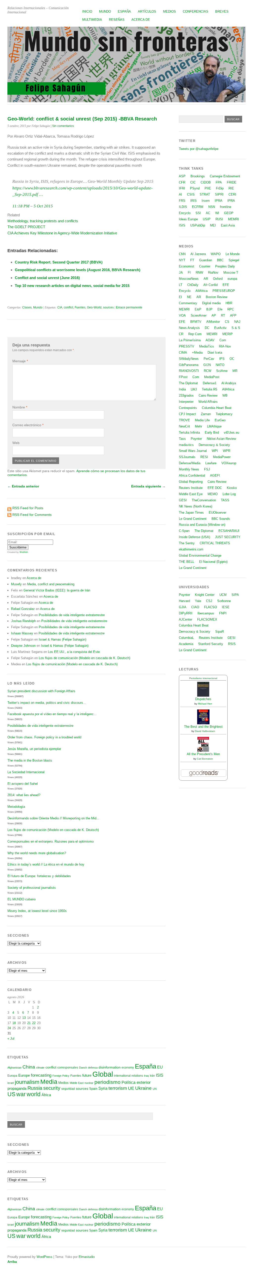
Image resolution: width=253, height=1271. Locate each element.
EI (180, 297)
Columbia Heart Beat (217, 408)
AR (206, 279)
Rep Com (195, 334)
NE (189, 297)
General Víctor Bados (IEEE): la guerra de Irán (56, 590)
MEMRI (233, 219)
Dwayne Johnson (23, 645)
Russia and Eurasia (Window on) (202, 524)
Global (102, 1074)
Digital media (211, 303)
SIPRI (219, 194)
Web (16, 443)
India (182, 389)
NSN (211, 207)
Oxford (218, 279)
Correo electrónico (27, 425)
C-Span (184, 531)
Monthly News (189, 469)
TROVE (184, 420)
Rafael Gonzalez (23, 609)
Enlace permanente (129, 307)
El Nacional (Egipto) (213, 562)
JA (181, 272)
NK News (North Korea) (195, 506)
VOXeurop (228, 463)
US (11, 1094)
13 (24, 1018)
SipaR (219, 631)
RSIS (232, 644)
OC (232, 359)
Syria (102, 1088)
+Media (197, 352)
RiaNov (213, 272)
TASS (225, 500)
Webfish (24, 552)
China (28, 1066)
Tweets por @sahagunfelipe (198, 149)
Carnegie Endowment (225, 176)
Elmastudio (87, 1257)
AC (208, 213)
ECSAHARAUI (228, 531)
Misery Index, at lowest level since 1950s (37, 911)
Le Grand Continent (193, 519)
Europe (24, 1075)
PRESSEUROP (223, 291)
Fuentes (80, 307)
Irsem (206, 200)
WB (225, 395)
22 (34, 1023)
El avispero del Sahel (22, 784)
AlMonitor (213, 321)
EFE (226, 285)
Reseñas (117, 19)
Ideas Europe (188, 219)
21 (29, 1023)
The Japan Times (191, 512)
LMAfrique (214, 426)
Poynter (196, 439)
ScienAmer (199, 315)
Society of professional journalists (31, 887)
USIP (207, 219)
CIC (193, 182)
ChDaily (192, 285)
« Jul (10, 1038)
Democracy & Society (214, 445)
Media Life (202, 420)
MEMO (213, 494)
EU (160, 1067)
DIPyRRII (185, 613)
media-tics (186, 445)
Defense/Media (189, 463)
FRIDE (231, 182)
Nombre (19, 407)
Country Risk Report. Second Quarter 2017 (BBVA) (59, 262)
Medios (169, 11)
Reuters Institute (191, 488)
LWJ (194, 389)
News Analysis (189, 328)
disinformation (110, 1067)
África (46, 1095)
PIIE (208, 188)
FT (192, 260)
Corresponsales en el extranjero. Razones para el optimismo (50, 841)
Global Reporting (191, 482)
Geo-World (94, 307)
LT (180, 285)
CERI (232, 194)
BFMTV (195, 321)
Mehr (198, 426)
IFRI (182, 188)
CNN (182, 254)
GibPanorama (188, 365)
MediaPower (222, 457)
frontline (225, 207)
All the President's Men (203, 754)
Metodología (16, 806)
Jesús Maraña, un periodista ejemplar (34, 749)
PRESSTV (186, 346)
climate (40, 1067)
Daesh (83, 1067)
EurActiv (220, 328)
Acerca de (140, 19)
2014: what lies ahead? (23, 795)
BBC (220, 260)
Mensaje (20, 361)
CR (181, 334)
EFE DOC (215, 488)
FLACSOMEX (207, 619)
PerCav (209, 359)
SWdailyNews (189, 359)
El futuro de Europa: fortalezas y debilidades (39, 876)
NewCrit (184, 426)
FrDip (220, 188)
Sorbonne (224, 601)
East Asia (228, 225)
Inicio (87, 11)
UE (131, 1088)
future (86, 1075)
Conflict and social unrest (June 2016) (47, 278)
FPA (219, 182)
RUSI (219, 219)
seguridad (68, 1088)
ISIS (159, 1075)
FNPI (223, 613)
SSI (198, 213)
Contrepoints (188, 408)
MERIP (227, 334)
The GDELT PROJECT (26, 227)
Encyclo (184, 213)
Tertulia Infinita (189, 432)
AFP (233, 315)
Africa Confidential (192, 475)
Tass (182, 439)
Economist (186, 266)
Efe (219, 309)
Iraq (146, 1075)
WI (217, 213)
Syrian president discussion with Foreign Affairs (41, 691)
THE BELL (186, 562)
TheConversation (204, 500)
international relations (128, 1075)
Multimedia (92, 19)
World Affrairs (208, 401)
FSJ (207, 469)
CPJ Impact (187, 414)
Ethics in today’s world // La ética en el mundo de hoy (45, 864)
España (124, 11)
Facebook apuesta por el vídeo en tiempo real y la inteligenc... (52, 714)
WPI (215, 451)
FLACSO (210, 607)
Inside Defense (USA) (194, 537)
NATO (220, 365)
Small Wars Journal (193, 451)
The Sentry (187, 543)
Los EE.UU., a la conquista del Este (74, 652)
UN (155, 1088)
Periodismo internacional (203, 678)
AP (213, 315)
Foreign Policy (60, 1075)
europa (232, 279)
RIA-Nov (225, 346)
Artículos (147, 11)
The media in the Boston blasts (29, 760)
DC (207, 328)
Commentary (188, 303)
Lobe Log (229, 494)
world (34, 1094)
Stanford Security (210, 644)
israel (10, 1082)
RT (223, 315)
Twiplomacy (224, 414)
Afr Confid (210, 285)
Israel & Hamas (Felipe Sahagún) (62, 639)
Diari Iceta (215, 352)
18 (14, 1023)
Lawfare (210, 463)
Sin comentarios (63, 126)
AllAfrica (201, 291)
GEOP (228, 213)
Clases (27, 307)
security (51, 1088)
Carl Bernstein (205, 758)
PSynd (195, 188)
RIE (231, 188)
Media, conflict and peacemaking (50, 584)
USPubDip (197, 225)
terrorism (117, 1088)
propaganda (16, 1088)
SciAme (222, 371)
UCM (223, 595)
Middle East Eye (191, 494)
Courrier (204, 266)
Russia (34, 1088)
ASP (182, 176)
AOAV (210, 340)
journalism (27, 1082)
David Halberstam (205, 731)
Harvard (184, 601)
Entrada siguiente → (148, 486)
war (21, 1094)
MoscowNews (189, 279)
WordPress (44, 1257)
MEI (213, 225)
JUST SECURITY (227, 537)
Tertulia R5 (209, 389)
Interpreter (186, 401)
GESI (183, 500)
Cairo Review (208, 395)
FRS (182, 200)
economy (128, 1067)
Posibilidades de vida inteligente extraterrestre (72, 615)
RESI (204, 457)
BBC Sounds (220, 519)
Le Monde (233, 254)
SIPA (235, 595)
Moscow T (230, 272)
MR (234, 371)
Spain (93, 1088)
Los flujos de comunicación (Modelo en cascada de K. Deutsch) (84, 658)
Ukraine (143, 1088)
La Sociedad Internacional (25, 772)
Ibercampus (205, 613)
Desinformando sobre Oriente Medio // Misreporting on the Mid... (53, 818)
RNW (199, 272)
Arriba (12, 1262)
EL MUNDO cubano (21, 899)
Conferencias (195, 11)
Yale (198, 601)
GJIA (182, 607)
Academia (186, 644)
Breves (222, 11)
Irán (152, 1075)
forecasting (41, 1075)
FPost (183, 377)
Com (222, 340)
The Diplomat (188, 383)
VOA (182, 315)
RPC (230, 309)
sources (108, 307)
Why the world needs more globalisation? (36, 853)
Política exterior (136, 1082)
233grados (186, 395)
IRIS (193, 200)
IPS (222, 359)
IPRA (218, 200)
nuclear (88, 1082)
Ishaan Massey (22, 633)
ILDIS (183, 207)
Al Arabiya (228, 383)
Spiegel (234, 260)
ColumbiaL (186, 638)
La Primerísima (190, 340)
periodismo (107, 1082)
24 (9, 1028)
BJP (209, 309)
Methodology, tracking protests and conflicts (42, 221)
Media (48, 1081)
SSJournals (187, 457)
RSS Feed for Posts (27, 508)
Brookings (197, 176)
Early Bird (212, 432)
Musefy (16, 584)
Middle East (77, 1082)
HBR (229, 303)
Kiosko (232, 488)
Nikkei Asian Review (221, 439)
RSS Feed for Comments (32, 515)
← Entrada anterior (23, 486)
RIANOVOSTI (189, 371)
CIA (59, 307)
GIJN (207, 365)
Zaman (206, 414)
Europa (12, 1075)
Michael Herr (205, 703)
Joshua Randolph (23, 621)
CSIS (191, 194)
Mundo (105, 11)
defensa (93, 1067)
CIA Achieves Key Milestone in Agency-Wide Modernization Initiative (62, 233)
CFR (182, 182)
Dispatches (203, 699)
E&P (198, 309)
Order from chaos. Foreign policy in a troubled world (44, 737)
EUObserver (217, 512)
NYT (182, 260)
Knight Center (204, 595)
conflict (68, 307)
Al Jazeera (198, 254)
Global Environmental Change (200, 555)
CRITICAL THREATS (215, 543)
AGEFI (215, 475)
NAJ (237, 321)
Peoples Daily (225, 266)
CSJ (209, 601)
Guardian (205, 260)
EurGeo (220, 420)
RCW (207, 371)
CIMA (183, 352)
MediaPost (211, 377)
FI (189, 272)
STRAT (205, 194)
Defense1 (209, 383)
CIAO (195, 607)
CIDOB (206, 182)
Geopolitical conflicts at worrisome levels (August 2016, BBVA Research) (77, 270)
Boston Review (216, 297)
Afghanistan (14, 1067)
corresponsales (67, 1067)
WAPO (216, 254)
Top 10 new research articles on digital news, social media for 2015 (72, 285)
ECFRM (197, 207)
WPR (226, 451)
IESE (226, 607)
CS (227, 321)
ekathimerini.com (191, 549)
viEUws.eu (231, 432)
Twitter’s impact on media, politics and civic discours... (46, 703)
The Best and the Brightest (203, 726)
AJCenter (185, 619)
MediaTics (206, 346)
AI (180, 194)
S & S (236, 328)
